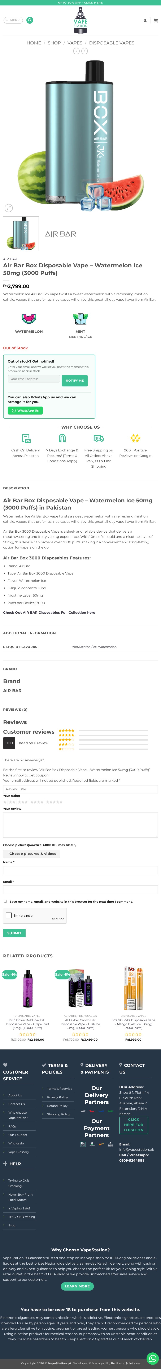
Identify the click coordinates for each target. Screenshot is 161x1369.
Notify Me (75, 380)
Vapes (75, 43)
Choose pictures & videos (32, 854)
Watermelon (107, 647)
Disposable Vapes (111, 43)
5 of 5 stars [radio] (54, 802)
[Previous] (11, 135)
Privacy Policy (57, 1097)
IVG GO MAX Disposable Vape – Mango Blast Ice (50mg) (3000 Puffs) (133, 1024)
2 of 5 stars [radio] (12, 802)
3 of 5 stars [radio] (22, 802)
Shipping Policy (58, 1114)
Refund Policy (57, 1106)
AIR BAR (10, 259)
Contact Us (16, 1104)
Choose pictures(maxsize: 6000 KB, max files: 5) (40, 845)
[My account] (145, 20)
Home (34, 43)
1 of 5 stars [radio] (4, 802)
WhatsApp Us (28, 410)
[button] (13, 20)
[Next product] (76, 51)
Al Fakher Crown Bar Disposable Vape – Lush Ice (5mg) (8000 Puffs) (80, 1024)
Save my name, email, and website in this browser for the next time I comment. (71, 902)
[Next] (149, 135)
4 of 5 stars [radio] (36, 802)
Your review (12, 809)
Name (8, 862)
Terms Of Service (59, 1089)
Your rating (11, 796)
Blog (12, 1225)
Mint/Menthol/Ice (84, 647)
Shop (54, 43)
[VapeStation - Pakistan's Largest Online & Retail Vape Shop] (81, 20)
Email (8, 882)
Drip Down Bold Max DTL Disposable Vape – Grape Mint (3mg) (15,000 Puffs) (27, 1024)
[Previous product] (84, 51)
